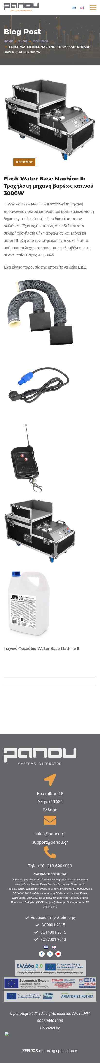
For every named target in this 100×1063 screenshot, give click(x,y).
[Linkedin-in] (50, 954)
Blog (22, 41)
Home (8, 41)
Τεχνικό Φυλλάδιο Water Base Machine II (41, 648)
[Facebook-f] (42, 954)
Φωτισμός (40, 41)
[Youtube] (58, 954)
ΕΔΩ (82, 267)
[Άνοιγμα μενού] (93, 7)
